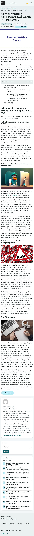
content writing (12, 195)
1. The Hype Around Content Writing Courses (18, 90)
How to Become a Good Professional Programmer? (17, 488)
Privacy (19, 524)
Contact (11, 524)
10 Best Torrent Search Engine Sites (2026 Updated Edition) (17, 464)
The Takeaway (8, 103)
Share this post (21, 26)
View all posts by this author (12, 435)
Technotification (11, 3)
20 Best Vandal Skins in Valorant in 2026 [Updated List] (17, 497)
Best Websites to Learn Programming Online (18, 473)
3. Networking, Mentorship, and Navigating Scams (17, 99)
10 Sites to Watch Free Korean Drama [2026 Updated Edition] (17, 507)
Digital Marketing (7, 24)
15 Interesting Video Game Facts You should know (17, 478)
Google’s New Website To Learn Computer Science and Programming (17, 469)
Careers (27, 524)
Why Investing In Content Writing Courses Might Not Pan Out (17, 86)
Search (6, 451)
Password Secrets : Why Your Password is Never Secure (18, 502)
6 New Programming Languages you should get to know (17, 483)
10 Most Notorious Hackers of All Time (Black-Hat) (18, 493)
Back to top (4, 533)
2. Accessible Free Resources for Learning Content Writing (17, 95)
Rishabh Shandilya (8, 26)
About (4, 524)
